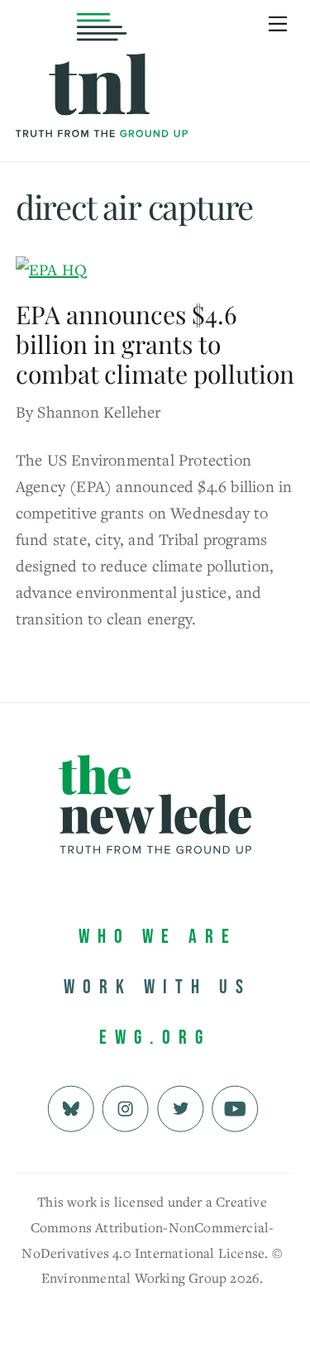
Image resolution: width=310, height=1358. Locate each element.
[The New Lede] (102, 103)
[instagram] (125, 1107)
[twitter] (180, 1107)
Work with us (157, 987)
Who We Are (158, 937)
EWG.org (155, 1038)
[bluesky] (70, 1107)
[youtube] (235, 1107)
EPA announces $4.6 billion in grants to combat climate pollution (155, 344)
